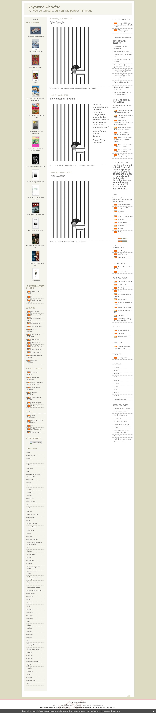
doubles (123, 188)
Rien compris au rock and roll (35, 166)
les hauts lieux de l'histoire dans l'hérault (121, 178)
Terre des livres (122, 337)
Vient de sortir (31, 681)
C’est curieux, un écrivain (122, 424)
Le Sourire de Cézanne (35, 230)
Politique (30, 634)
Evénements (31, 517)
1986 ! (116, 427)
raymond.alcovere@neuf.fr (123, 38)
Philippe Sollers (36, 352)
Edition (29, 511)
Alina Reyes (35, 312)
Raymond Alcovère (44, 7)
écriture (29, 508)
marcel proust (90, 165)
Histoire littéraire (32, 539)
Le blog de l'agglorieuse (125, 216)
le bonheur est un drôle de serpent (121, 182)
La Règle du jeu (36, 429)
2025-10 (116, 396)
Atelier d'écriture (32, 465)
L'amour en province (120, 412)
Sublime (30, 668)
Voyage (29, 684)
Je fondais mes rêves (120, 421)
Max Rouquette (36, 349)
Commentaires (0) (79, 88)
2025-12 (116, 389)
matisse (128, 174)
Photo (29, 625)
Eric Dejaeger (35, 323)
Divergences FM (123, 208)
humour (29, 551)
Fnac (32, 297)
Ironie (33, 426)
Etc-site (120, 291)
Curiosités (30, 498)
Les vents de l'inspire (124, 307)
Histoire (29, 536)
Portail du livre (35, 406)
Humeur (29, 548)
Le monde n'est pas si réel (36, 36)
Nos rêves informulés (120, 415)
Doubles (35, 82)
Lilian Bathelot (35, 343)
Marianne (121, 229)
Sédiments (121, 315)
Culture (29, 495)
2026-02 (116, 383)
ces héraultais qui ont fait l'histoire (122, 166)
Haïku (29, 533)
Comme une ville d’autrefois (122, 408)
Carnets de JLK (36, 315)
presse (29, 638)
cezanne (117, 169)
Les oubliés (31, 593)
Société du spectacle (33, 662)
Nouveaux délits (36, 432)
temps (29, 674)
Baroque (30, 468)
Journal (29, 563)
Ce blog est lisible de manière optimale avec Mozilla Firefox (123, 25)
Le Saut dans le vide (35, 67)
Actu (28, 452)
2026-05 (116, 374)
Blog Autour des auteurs (125, 281)
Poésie (29, 628)
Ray (115, 51)
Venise (29, 677)
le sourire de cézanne (121, 172)
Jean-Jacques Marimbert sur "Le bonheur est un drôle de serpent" (123, 122)
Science (29, 652)
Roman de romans (33, 649)
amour (29, 459)
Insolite (29, 557)
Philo (29, 622)
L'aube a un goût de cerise (35, 182)
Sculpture (30, 655)
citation (29, 489)
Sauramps (121, 333)
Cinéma (29, 486)
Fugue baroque (35, 281)
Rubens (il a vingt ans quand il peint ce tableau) (122, 77)
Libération (121, 226)
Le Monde (121, 219)
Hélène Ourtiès (122, 299)
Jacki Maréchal (122, 254)
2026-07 (116, 371)
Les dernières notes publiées (78, 705)
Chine (29, 483)
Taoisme (30, 671)
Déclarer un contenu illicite (47, 707)
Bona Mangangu (123, 251)
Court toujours (122, 288)
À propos (35, 19)
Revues (29, 641)
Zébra (116, 87)
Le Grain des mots (123, 330)
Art (28, 462)
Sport (29, 665)
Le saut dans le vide (33, 587)
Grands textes (31, 527)
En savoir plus (115, 711)
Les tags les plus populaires (95, 705)
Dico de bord (31, 502)
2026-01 (116, 386)
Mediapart (121, 232)
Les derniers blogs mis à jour (61, 705)
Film (28, 521)
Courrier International (124, 205)
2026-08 (116, 367)
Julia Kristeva (35, 339)
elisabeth (117, 55)
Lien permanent (68, 88)
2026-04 (116, 377)
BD (28, 471)
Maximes (30, 603)
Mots (28, 606)
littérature (30, 596)
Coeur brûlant (118, 436)
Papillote (30, 615)
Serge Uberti (122, 257)
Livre (28, 600)
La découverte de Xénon (35, 51)
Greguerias (30, 530)
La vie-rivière (118, 418)
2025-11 (116, 393)
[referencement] (36, 442)
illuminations (31, 554)
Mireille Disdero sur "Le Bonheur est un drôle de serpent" (123, 139)
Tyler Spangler (57, 22)
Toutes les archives (120, 399)
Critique (29, 492)
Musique (30, 609)
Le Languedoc (122, 358)
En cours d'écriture (33, 514)
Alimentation (31, 455)
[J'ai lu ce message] (154, 711)
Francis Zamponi (36, 326)
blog (114, 707)
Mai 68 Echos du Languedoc (36, 215)
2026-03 (116, 380)
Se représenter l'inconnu (62, 98)
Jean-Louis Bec (122, 272)
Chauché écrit (122, 285)
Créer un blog (74, 702)
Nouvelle (30, 612)
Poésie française (36, 403)
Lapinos (116, 46)
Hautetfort (83, 702)
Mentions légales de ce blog (63, 707)
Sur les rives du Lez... (125, 51)
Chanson (30, 479)
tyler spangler (92, 88)
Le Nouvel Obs (122, 222)
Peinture (30, 619)
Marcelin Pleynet (36, 346)
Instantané (30, 560)
